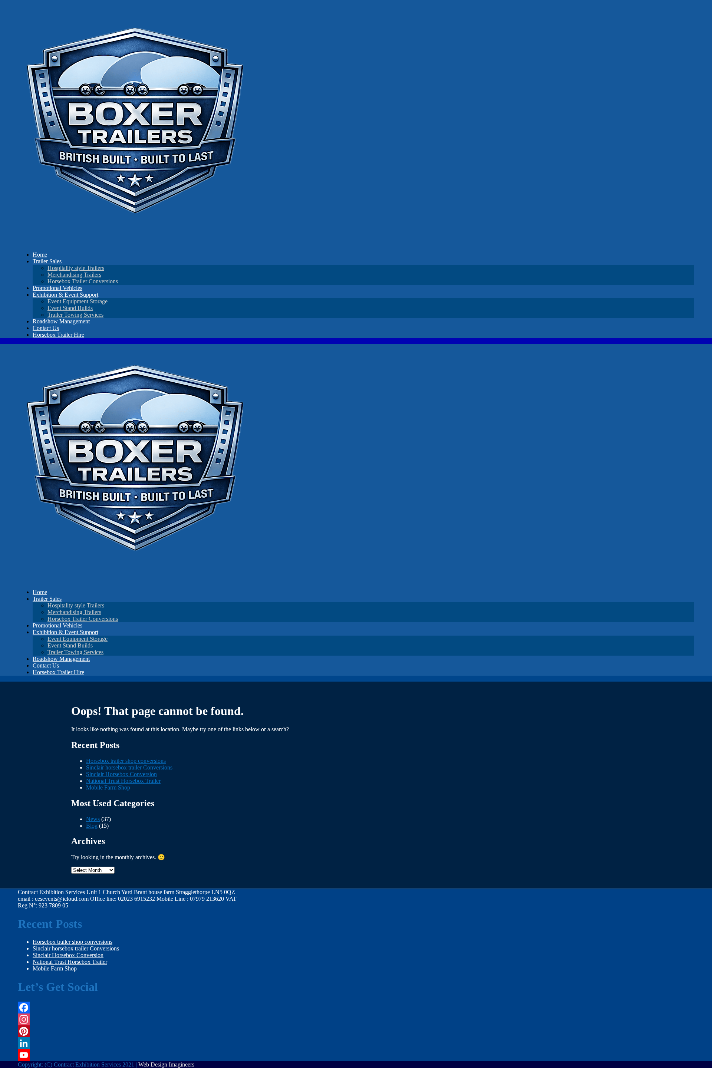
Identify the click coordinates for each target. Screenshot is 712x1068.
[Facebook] (128, 1007)
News (93, 819)
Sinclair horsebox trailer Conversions (129, 767)
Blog (92, 826)
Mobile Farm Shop (108, 787)
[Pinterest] (128, 1031)
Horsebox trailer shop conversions (126, 761)
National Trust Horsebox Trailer (123, 781)
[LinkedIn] (128, 1043)
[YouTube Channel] (128, 1055)
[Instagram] (128, 1019)
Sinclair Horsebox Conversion (121, 774)
